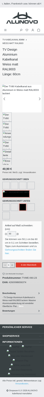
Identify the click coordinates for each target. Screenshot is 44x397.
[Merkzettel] (27, 30)
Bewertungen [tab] (8, 311)
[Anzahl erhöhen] (12, 265)
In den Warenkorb (28, 265)
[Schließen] (41, 3)
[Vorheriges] (4, 99)
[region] (22, 4)
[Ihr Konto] (33, 30)
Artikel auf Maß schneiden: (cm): (19, 227)
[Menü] (5, 30)
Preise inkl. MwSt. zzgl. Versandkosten (19, 172)
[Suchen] (21, 30)
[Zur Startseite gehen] (22, 18)
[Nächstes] (40, 99)
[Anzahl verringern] (5, 265)
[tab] (21, 299)
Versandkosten (21, 384)
